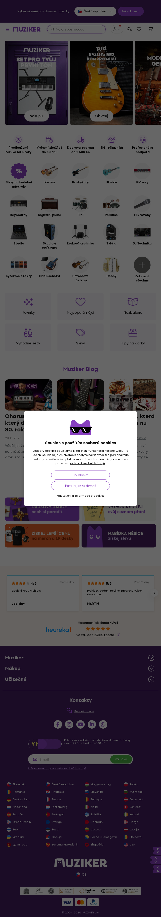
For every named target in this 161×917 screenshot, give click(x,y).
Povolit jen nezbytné (80, 485)
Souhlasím (80, 475)
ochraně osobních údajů (87, 463)
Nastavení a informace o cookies (80, 496)
